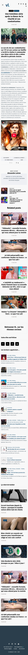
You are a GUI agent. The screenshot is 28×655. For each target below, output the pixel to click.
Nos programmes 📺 (19, 646)
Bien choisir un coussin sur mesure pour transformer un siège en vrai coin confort (12, 535)
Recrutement (22, 648)
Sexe (5, 492)
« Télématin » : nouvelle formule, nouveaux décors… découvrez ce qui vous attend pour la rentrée (13, 397)
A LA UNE (11, 10)
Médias (10, 215)
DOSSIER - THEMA (16, 420)
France (10, 242)
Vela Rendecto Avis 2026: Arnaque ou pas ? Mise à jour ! (13, 562)
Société (21, 422)
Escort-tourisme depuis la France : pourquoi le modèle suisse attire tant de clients (12, 507)
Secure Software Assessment (14, 460)
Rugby (8, 470)
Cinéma (14, 368)
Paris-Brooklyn (16, 447)
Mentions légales (8, 648)
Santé (14, 242)
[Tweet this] (18, 163)
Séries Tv (17, 10)
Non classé (9, 458)
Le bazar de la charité (19, 157)
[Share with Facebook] (16, 163)
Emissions (9, 447)
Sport (12, 470)
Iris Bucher (6, 157)
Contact (15, 648)
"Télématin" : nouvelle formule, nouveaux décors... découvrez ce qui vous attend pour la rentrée (14, 230)
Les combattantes (5, 72)
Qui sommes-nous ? (8, 646)
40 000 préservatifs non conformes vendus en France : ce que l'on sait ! (14, 257)
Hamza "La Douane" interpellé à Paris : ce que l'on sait (14, 313)
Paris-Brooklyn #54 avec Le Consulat (16, 449)
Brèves (13, 468)
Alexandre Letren (14, 173)
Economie (9, 407)
